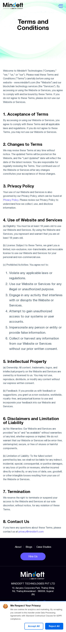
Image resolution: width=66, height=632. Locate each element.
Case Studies (43, 547)
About (18, 547)
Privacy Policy (10, 199)
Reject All (54, 626)
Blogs (29, 547)
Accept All (34, 626)
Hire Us (33, 556)
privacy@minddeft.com (31, 531)
